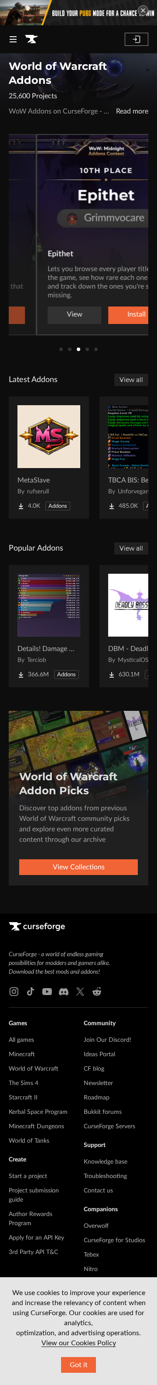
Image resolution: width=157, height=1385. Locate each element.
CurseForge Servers (109, 1126)
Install (109, 314)
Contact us (98, 1191)
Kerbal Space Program (38, 1112)
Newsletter (98, 1083)
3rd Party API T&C (33, 1252)
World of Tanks (29, 1141)
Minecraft (22, 1054)
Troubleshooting (105, 1176)
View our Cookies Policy (78, 1343)
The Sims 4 (23, 1083)
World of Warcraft (33, 1069)
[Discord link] (63, 991)
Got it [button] (79, 1364)
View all (131, 380)
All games (21, 1040)
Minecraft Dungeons (36, 1126)
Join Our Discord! (107, 1040)
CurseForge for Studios (114, 1240)
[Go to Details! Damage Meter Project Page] (49, 626)
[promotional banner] (78, 12)
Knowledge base (105, 1162)
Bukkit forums (103, 1112)
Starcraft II (23, 1098)
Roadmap (96, 1098)
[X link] (80, 991)
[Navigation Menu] (13, 39)
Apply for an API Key (36, 1238)
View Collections (79, 867)
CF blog (94, 1069)
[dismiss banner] (143, 10)
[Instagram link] (14, 991)
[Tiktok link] (30, 991)
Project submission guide (34, 1195)
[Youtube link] (47, 991)
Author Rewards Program (30, 1219)
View (47, 314)
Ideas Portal (99, 1054)
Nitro (91, 1269)
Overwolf (96, 1226)
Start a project (28, 1176)
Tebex (91, 1255)
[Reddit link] (97, 991)
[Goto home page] (31, 39)
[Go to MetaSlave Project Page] (49, 457)
